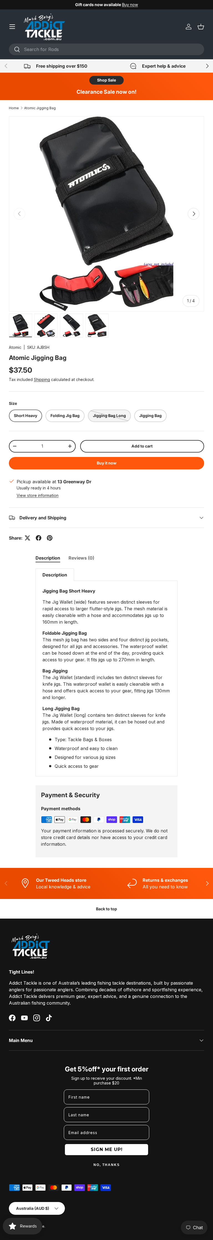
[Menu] (12, 27)
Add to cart (142, 446)
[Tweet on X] (27, 537)
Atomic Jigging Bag (40, 108)
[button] (201, 27)
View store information (38, 495)
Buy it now (106, 463)
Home (14, 108)
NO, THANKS (106, 1165)
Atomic (15, 347)
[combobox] (106, 49)
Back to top (106, 908)
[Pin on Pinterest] (49, 537)
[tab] (48, 558)
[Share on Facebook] (38, 537)
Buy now (130, 4)
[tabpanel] (107, 672)
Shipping (42, 379)
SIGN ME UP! (107, 1149)
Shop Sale (106, 80)
